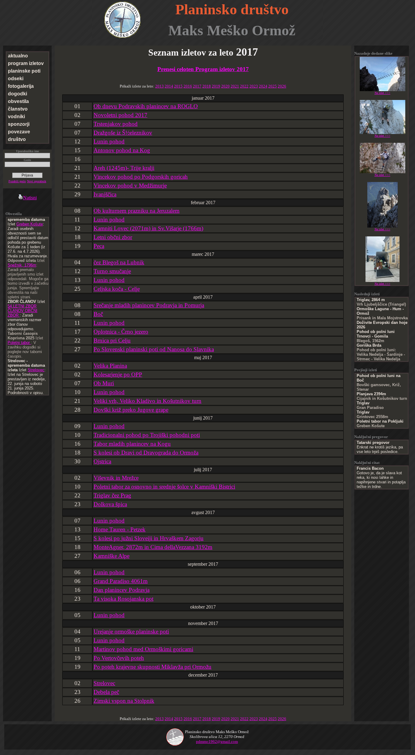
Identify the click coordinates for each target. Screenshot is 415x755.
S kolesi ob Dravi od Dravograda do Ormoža (146, 452)
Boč (98, 314)
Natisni (30, 197)
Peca (99, 246)
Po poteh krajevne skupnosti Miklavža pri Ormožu (152, 667)
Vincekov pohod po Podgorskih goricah (141, 176)
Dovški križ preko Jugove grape (131, 410)
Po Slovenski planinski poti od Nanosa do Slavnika (154, 349)
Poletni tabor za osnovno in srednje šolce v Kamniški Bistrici (164, 486)
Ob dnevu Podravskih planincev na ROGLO (146, 106)
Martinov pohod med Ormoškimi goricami (143, 649)
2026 (282, 86)
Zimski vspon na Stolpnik (124, 701)
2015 (178, 86)
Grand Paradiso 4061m (121, 581)
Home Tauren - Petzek (120, 529)
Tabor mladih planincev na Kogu (132, 444)
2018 (206, 86)
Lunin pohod (109, 141)
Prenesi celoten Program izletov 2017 (203, 69)
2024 (263, 86)
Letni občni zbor (113, 237)
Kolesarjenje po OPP (118, 374)
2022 (244, 86)
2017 (197, 86)
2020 (225, 86)
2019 (216, 86)
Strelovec (36, 370)
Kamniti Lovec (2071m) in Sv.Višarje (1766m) (148, 228)
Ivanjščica (105, 194)
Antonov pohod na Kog (122, 150)
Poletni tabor (19, 342)
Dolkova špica (110, 504)
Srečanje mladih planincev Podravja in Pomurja (149, 305)
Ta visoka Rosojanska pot (123, 598)
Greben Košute (29, 224)
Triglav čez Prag (112, 495)
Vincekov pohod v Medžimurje (130, 185)
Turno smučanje (112, 271)
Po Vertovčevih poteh (119, 658)
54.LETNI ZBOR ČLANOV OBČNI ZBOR (22, 310)
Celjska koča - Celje (117, 289)
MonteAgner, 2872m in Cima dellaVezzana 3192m (153, 547)
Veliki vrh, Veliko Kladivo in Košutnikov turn (147, 401)
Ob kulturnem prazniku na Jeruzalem (137, 211)
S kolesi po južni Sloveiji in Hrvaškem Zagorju (149, 538)
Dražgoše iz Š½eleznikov (123, 132)
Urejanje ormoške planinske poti (131, 631)
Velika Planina (110, 365)
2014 (169, 86)
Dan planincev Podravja (121, 590)
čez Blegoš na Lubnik (119, 262)
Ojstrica (102, 461)
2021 (235, 86)
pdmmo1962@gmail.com (217, 741)
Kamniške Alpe (111, 556)
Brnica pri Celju (112, 340)
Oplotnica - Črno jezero (121, 331)
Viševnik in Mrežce (116, 478)
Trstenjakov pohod (116, 124)
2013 (159, 86)
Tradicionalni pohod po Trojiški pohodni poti (147, 435)
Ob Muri (104, 383)
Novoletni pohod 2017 (120, 115)
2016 (187, 86)
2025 (272, 86)
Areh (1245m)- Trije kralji (124, 168)
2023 (253, 86)
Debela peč (106, 692)
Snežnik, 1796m (22, 265)
